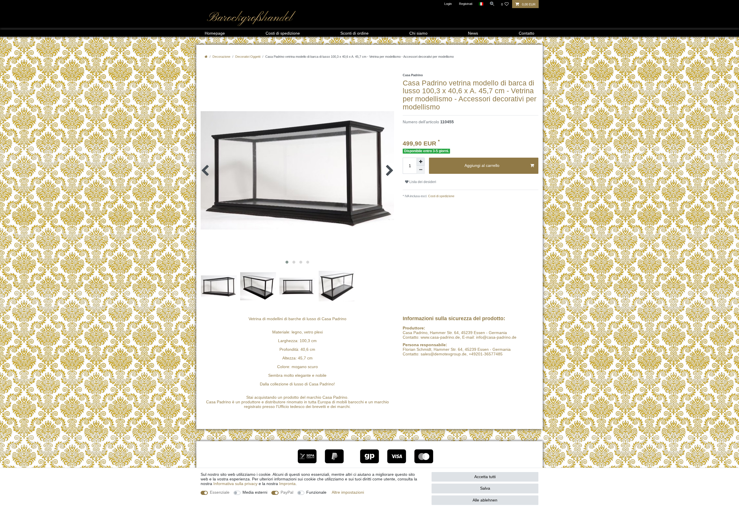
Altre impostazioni (348, 492)
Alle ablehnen (485, 500)
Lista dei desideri (422, 182)
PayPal (287, 492)
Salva (485, 488)
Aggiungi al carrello (481, 165)
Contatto (526, 33)
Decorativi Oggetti (247, 56)
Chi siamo (418, 33)
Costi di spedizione (283, 33)
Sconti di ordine (354, 33)
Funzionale (316, 492)
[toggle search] (492, 4)
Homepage (215, 33)
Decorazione (221, 56)
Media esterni (254, 492)
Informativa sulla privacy (235, 483)
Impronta (287, 483)
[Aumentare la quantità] (421, 162)
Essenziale (219, 492)
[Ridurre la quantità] (421, 170)
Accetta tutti (485, 476)
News (473, 33)
